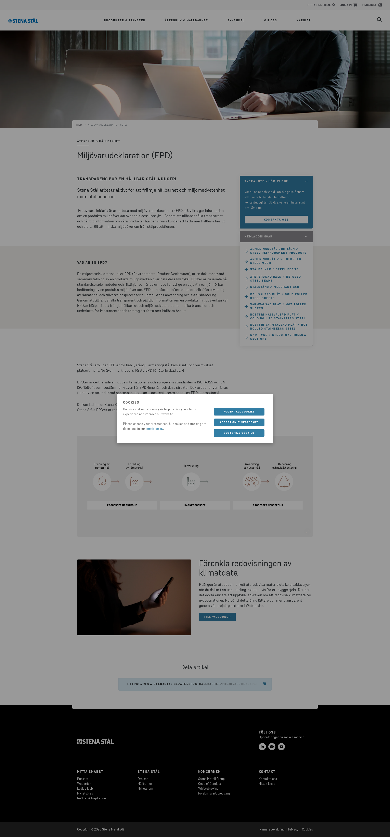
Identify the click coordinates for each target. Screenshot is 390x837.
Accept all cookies (239, 411)
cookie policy (154, 428)
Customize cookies (239, 433)
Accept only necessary (239, 422)
